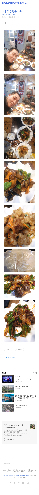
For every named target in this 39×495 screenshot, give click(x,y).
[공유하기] (11, 349)
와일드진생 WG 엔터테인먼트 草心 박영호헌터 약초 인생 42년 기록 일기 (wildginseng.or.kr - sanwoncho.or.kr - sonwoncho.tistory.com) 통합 (15, 433)
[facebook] (10, 483)
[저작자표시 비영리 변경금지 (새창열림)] (26, 349)
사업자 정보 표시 (11, 357)
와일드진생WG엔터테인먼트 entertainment (14, 3)
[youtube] (23, 483)
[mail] (28, 483)
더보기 (35, 373)
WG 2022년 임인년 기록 (8, 15)
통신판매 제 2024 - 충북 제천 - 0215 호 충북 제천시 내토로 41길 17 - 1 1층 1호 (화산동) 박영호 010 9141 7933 (19, 471)
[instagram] (19, 483)
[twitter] (15, 483)
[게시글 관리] (13, 349)
